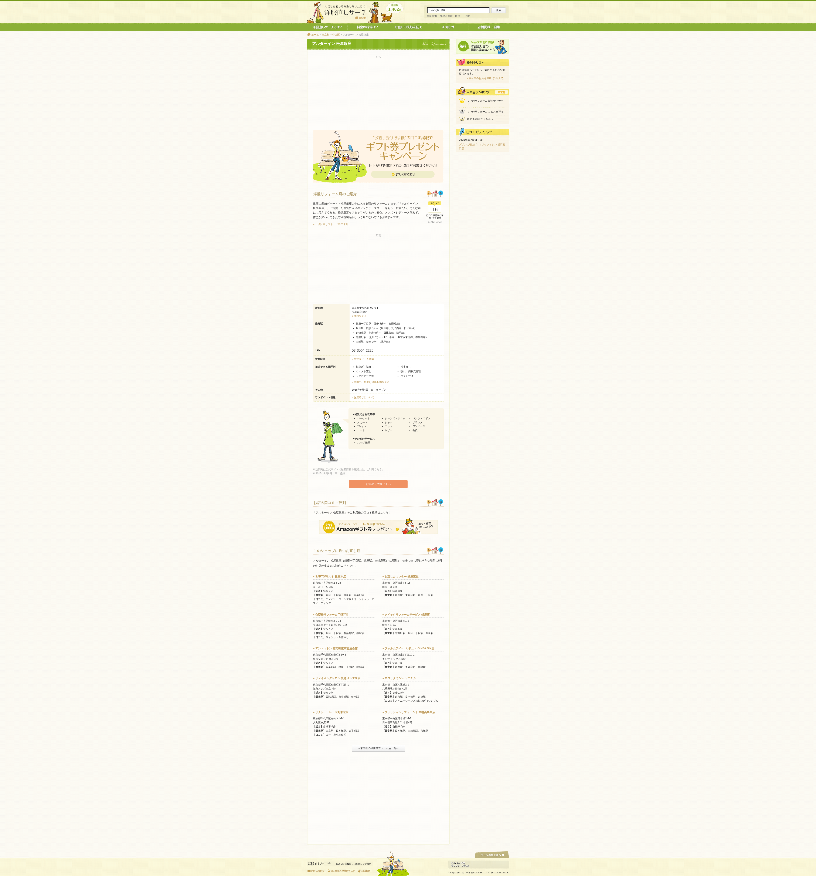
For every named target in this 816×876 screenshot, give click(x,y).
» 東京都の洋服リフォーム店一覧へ (378, 748)
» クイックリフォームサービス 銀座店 (406, 614)
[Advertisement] (378, 89)
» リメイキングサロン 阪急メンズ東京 (336, 678)
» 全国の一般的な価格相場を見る (371, 382)
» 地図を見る (359, 315)
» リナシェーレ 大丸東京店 (330, 712)
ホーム (315, 34)
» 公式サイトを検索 (363, 359)
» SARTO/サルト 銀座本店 (329, 576)
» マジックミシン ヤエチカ (399, 678)
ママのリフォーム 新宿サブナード (485, 102)
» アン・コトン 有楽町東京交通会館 (335, 648)
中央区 (336, 34)
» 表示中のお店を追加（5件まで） (486, 78)
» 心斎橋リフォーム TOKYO (330, 614)
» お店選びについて (363, 397)
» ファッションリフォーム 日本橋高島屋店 (408, 712)
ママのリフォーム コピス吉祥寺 (485, 111)
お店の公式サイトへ (378, 484)
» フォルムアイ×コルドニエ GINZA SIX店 (408, 648)
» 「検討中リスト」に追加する (330, 224)
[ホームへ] (340, 864)
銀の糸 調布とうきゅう (480, 119)
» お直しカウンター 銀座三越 (400, 576)
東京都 (325, 34)
